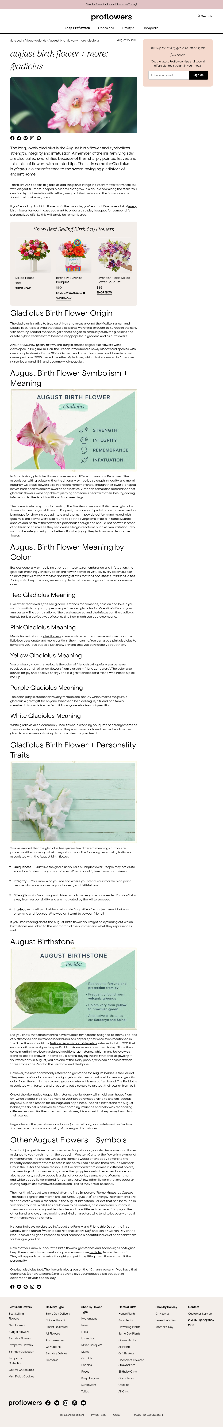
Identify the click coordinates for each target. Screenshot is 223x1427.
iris (106, 153)
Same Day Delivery (58, 1314)
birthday (96, 1252)
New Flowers (17, 1325)
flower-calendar (37, 40)
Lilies (84, 1332)
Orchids (86, 1358)
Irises (84, 1325)
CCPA (116, 1415)
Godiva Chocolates (21, 1370)
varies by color (48, 571)
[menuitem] (106, 28)
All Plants (124, 1347)
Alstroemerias (55, 1340)
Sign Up (198, 75)
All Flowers (53, 1333)
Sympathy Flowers (21, 1345)
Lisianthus (88, 1338)
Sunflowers (88, 1385)
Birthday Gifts (127, 1371)
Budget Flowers (19, 1332)
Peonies (86, 1365)
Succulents (125, 1320)
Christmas (162, 1314)
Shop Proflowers (77, 28)
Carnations (53, 1347)
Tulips (85, 1391)
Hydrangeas (89, 1318)
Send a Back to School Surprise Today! (111, 4)
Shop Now (23, 288)
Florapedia (150, 28)
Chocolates (126, 1378)
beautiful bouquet (99, 1235)
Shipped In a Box (57, 1320)
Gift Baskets (126, 1353)
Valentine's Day (165, 1320)
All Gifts (123, 1391)
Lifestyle (128, 28)
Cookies (123, 1385)
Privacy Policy (98, 1415)
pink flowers (52, 636)
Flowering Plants (129, 1327)
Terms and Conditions (72, 1415)
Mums (85, 1352)
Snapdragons (90, 1378)
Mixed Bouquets (91, 1345)
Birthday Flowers (20, 1338)
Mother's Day (164, 1327)
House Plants (127, 1314)
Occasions (106, 28)
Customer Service (200, 1314)
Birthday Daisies (56, 1353)
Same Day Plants (129, 1333)
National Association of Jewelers (73, 1043)
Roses (85, 1371)
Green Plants (127, 1340)
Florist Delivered (56, 1327)
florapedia (17, 40)
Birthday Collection (21, 1352)
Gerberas (52, 1360)
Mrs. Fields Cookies (21, 1376)
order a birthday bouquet (88, 210)
